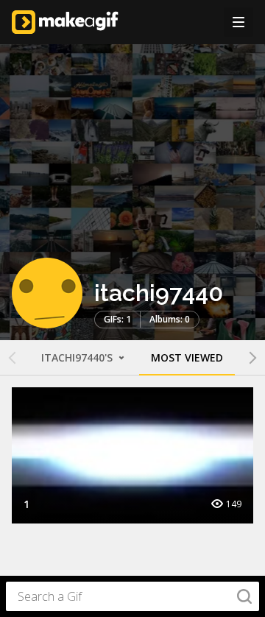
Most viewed (187, 357)
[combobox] (132, 596)
